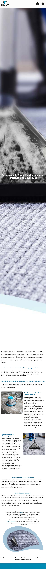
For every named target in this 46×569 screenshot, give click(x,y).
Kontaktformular (11, 521)
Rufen (21, 512)
